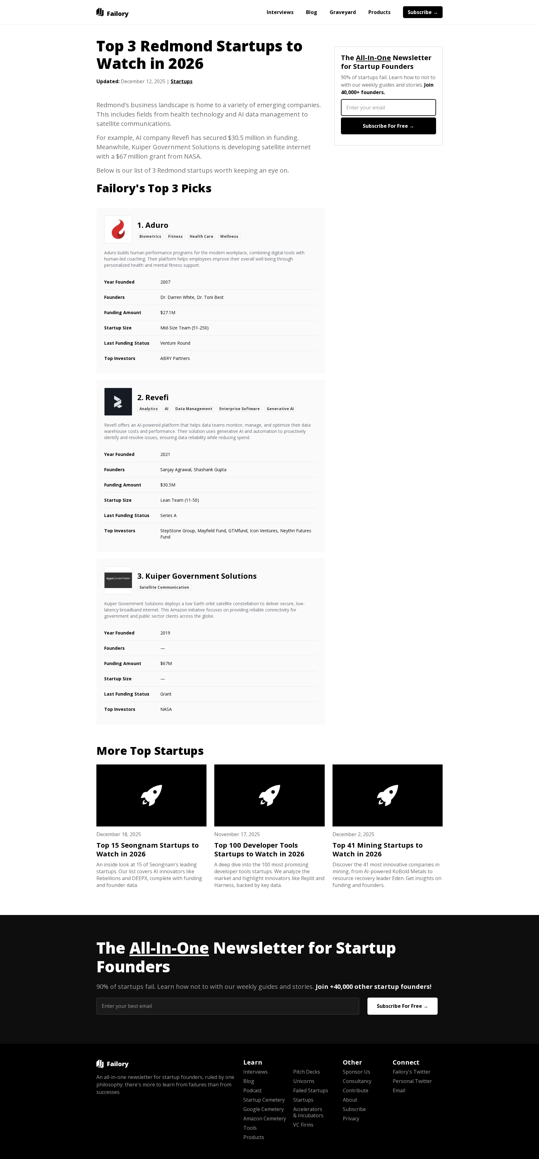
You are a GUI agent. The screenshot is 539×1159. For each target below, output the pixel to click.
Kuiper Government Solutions (201, 576)
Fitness (175, 236)
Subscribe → (423, 12)
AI (166, 408)
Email (399, 1090)
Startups (181, 81)
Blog (311, 12)
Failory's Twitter (411, 1072)
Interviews (280, 12)
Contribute (355, 1090)
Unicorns (303, 1081)
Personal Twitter (412, 1081)
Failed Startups (310, 1090)
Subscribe (354, 1109)
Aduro (156, 225)
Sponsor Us (356, 1072)
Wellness (229, 236)
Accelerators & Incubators (308, 1112)
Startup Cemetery (264, 1100)
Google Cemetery (263, 1109)
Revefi (157, 397)
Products (379, 12)
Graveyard (343, 12)
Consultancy (357, 1081)
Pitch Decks (306, 1072)
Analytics (148, 408)
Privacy (351, 1118)
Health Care (201, 236)
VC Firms (303, 1125)
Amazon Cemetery (264, 1118)
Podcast (252, 1090)
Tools (250, 1128)
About (350, 1100)
